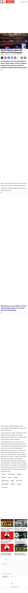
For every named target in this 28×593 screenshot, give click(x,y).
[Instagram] (15, 57)
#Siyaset (19, 484)
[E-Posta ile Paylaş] (21, 57)
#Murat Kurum (19, 480)
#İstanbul (16, 477)
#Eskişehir (19, 474)
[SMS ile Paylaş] (25, 57)
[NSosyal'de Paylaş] (5, 57)
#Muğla (12, 480)
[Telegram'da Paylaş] (12, 57)
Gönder (5, 576)
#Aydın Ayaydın (11, 474)
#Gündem (4, 477)
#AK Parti (4, 474)
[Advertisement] (14, 18)
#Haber (9, 477)
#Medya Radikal (5, 480)
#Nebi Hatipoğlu (5, 484)
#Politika (13, 484)
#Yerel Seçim (4, 487)
